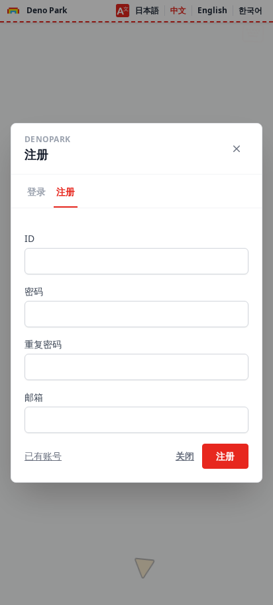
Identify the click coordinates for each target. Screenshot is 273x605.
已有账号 (43, 456)
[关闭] (236, 149)
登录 (36, 191)
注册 (65, 191)
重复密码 (43, 344)
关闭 (185, 456)
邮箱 (34, 397)
